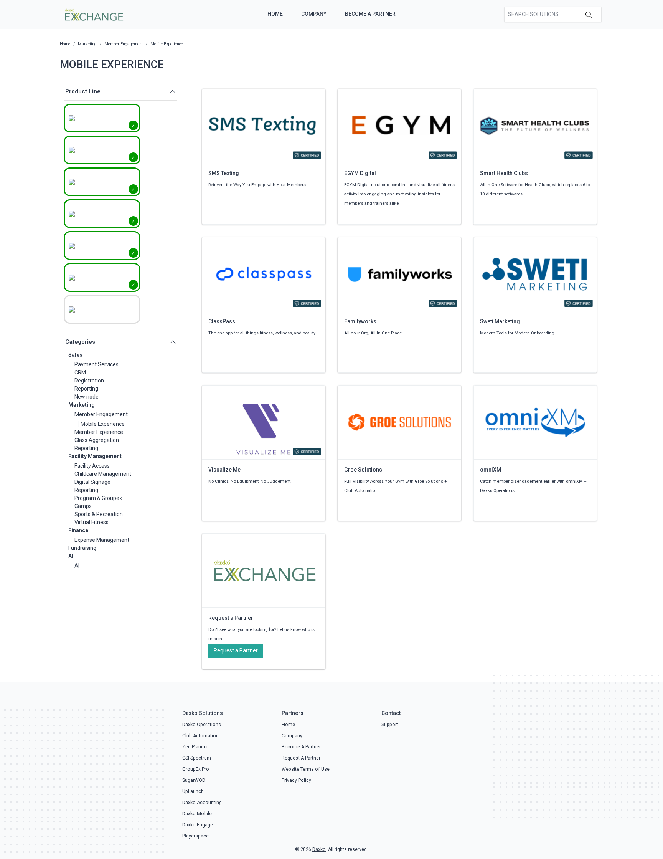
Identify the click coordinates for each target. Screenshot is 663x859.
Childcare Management (102, 474)
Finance (78, 530)
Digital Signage (92, 482)
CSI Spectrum (196, 758)
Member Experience (98, 432)
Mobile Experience (103, 424)
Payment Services (96, 364)
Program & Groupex (98, 498)
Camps (83, 506)
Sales (75, 355)
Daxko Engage (197, 825)
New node (86, 397)
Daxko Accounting (202, 802)
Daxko (319, 849)
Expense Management (101, 540)
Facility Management (95, 456)
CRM (80, 372)
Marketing (81, 405)
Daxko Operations (201, 724)
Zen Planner (195, 747)
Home (275, 14)
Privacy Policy (296, 780)
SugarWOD (193, 780)
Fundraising (82, 548)
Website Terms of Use (306, 769)
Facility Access (92, 466)
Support (389, 724)
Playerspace (195, 836)
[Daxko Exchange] (93, 14)
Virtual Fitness (91, 522)
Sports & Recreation (98, 514)
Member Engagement (101, 414)
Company (314, 14)
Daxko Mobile (197, 813)
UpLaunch (193, 791)
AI (70, 556)
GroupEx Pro (195, 769)
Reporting (86, 389)
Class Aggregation (96, 440)
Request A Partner (301, 758)
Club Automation (200, 735)
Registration (89, 380)
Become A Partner (370, 14)
